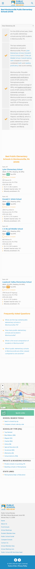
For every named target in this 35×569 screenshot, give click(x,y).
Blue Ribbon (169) (9, 435)
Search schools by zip (11, 421)
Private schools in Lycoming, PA (14, 464)
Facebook (19, 560)
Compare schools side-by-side (14, 424)
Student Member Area (8, 533)
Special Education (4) (11, 447)
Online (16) (7, 444)
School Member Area (7, 546)
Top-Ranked (8, 432)
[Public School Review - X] (15, 560)
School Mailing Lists (7, 549)
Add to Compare (10, 177)
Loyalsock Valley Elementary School (17, 282)
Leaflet (24, 408)
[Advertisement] (17, 265)
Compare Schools (6, 540)
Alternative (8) (9, 453)
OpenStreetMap (31, 408)
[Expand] (2, 392)
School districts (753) (11, 456)
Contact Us (4, 543)
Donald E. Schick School (11, 199)
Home (3, 521)
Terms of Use (12, 566)
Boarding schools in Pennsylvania (15, 467)
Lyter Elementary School (20, 52)
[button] (10, 389)
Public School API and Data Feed (11, 552)
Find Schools (5, 527)
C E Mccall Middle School (12, 229)
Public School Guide (7, 536)
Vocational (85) (9, 450)
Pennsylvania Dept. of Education (14, 475)
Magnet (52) (8, 438)
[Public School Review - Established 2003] (17, 3)
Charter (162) (8, 441)
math (20, 63)
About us (4, 524)
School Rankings (6, 530)
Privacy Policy (22, 566)
